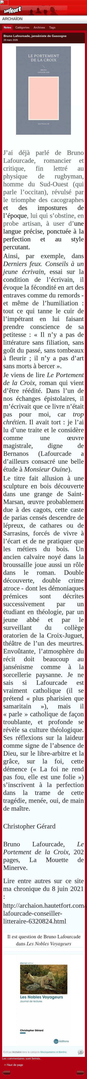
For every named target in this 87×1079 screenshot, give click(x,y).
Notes (7, 27)
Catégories (22, 27)
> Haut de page (13, 1064)
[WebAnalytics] (43, 2)
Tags (52, 27)
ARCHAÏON (12, 19)
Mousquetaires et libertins (53, 1052)
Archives (39, 27)
